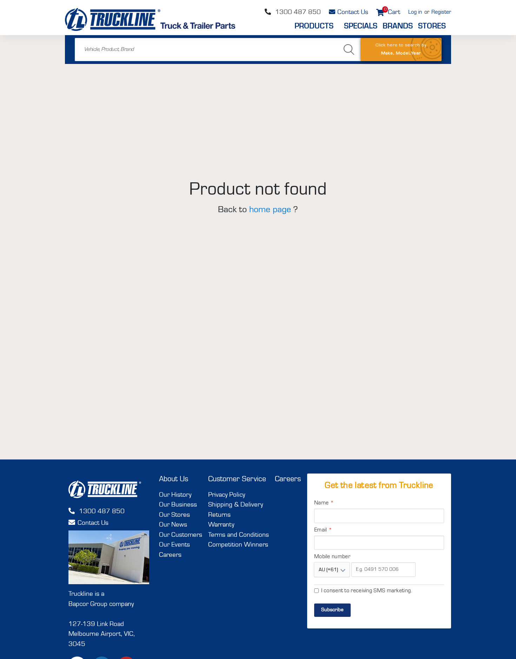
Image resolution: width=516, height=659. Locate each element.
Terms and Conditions (238, 535)
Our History (175, 495)
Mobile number (332, 557)
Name (324, 503)
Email (323, 530)
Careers (170, 555)
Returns (219, 515)
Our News (173, 525)
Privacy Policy (226, 495)
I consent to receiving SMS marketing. (366, 591)
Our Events (174, 545)
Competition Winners (238, 545)
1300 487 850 (297, 12)
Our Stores (174, 515)
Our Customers (180, 535)
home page (270, 209)
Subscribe (332, 610)
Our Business (178, 505)
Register (441, 12)
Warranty (221, 525)
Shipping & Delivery (235, 505)
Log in (415, 12)
